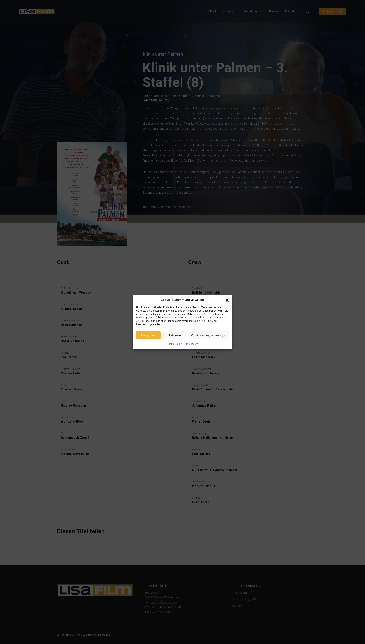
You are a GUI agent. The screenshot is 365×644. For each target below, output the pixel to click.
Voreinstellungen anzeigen (209, 335)
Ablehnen (174, 335)
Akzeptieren (148, 335)
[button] (227, 300)
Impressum (192, 344)
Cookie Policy (174, 344)
